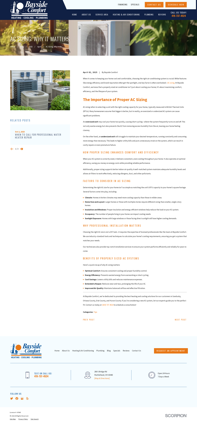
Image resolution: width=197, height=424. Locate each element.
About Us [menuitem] (86, 14)
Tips (95, 312)
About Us (66, 350)
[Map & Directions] (102, 378)
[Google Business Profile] (22, 398)
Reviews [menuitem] (162, 14)
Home (57, 350)
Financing (122, 4)
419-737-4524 (179, 16)
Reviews (126, 350)
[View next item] (21, 148)
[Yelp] (27, 398)
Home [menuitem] (74, 14)
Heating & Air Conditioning (83, 350)
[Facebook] (17, 398)
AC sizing (171, 83)
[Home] (29, 10)
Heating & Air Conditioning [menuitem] (126, 14)
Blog (109, 350)
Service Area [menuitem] (102, 14)
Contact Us (154, 4)
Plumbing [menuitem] (149, 14)
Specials (135, 4)
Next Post (181, 320)
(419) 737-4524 (107, 305)
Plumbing (100, 350)
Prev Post (89, 320)
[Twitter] (11, 398)
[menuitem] (13, 419)
